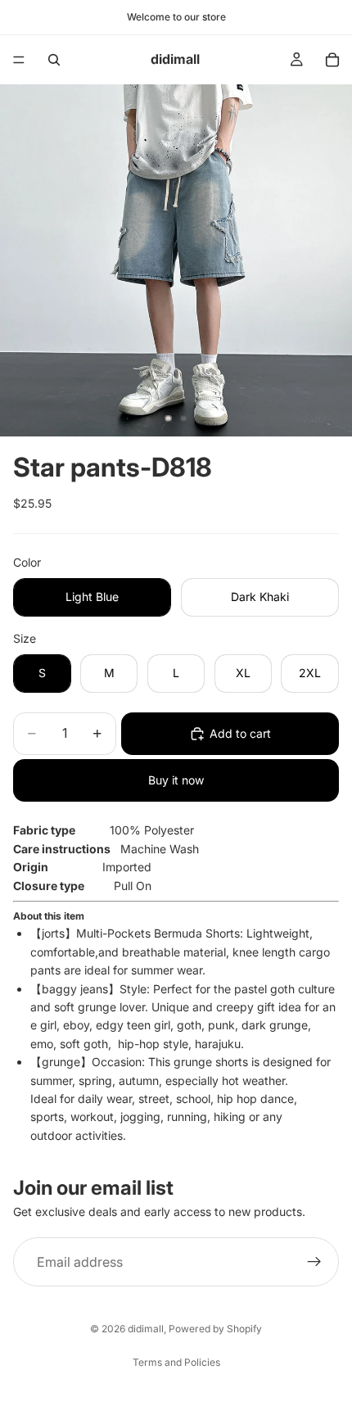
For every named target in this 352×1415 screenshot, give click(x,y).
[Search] (54, 60)
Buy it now (176, 780)
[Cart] (332, 60)
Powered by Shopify (215, 1328)
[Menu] (19, 60)
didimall (146, 1328)
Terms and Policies (176, 1362)
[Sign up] (314, 1262)
